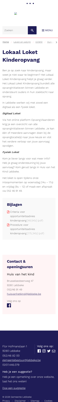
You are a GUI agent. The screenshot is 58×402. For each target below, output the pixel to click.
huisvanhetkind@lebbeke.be (24, 293)
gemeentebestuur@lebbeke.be (21, 360)
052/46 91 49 (14, 289)
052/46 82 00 (10, 355)
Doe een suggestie (13, 388)
